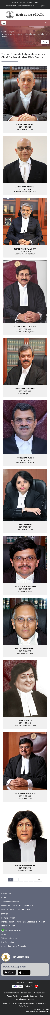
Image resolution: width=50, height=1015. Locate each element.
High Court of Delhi (20, 957)
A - (36, 5)
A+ (31, 5)
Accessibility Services (10, 901)
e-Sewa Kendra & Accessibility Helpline (17, 905)
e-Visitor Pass (7, 893)
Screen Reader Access (23, 5)
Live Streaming (7, 942)
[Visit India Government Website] (17, 986)
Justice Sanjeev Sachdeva (25, 327)
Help (41, 996)
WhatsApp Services (13, 930)
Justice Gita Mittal (25, 720)
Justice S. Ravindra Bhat (25, 648)
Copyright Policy (39, 993)
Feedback (29, 2)
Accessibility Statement (29, 996)
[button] (46, 23)
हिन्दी (43, 5)
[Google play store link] (9, 972)
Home (3, 32)
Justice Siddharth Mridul (25, 388)
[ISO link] (24, 972)
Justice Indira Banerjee (25, 865)
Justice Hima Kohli (25, 524)
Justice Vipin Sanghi (25, 458)
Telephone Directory (9, 938)
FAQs (36, 2)
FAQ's (3, 934)
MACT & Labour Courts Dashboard (15, 909)
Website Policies (12, 996)
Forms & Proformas (9, 918)
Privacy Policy (26, 993)
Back (45, 42)
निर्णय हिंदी (4, 914)
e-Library (4, 897)
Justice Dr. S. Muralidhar (25, 586)
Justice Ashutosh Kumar (25, 793)
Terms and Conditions (11, 993)
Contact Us (22, 2)
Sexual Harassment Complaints (14, 946)
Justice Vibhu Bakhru (25, 124)
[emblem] (5, 957)
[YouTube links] (36, 986)
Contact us (20, 983)
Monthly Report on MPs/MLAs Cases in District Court (23, 922)
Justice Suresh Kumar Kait (25, 249)
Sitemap (14, 2)
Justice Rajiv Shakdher (25, 187)
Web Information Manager (24, 999)
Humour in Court (8, 925)
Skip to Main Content (11, 5)
